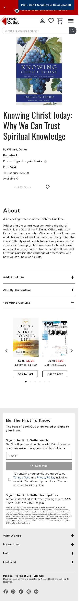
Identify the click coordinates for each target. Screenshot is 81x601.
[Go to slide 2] (30, 381)
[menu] (70, 20)
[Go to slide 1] (26, 381)
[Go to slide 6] (49, 381)
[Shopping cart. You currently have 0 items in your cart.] (60, 20)
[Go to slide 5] (44, 381)
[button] (46, 5)
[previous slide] (4, 7)
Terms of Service (25, 521)
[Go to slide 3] (35, 381)
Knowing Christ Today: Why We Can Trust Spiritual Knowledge (37, 125)
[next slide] (70, 350)
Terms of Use (23, 575)
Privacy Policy (11, 521)
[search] (72, 30)
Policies (8, 575)
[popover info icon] (45, 161)
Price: (10, 167)
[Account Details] (42, 20)
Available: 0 (10, 178)
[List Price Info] (4, 172)
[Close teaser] (17, 11)
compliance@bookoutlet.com (19, 523)
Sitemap (39, 575)
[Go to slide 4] (40, 381)
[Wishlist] (51, 20)
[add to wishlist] (47, 187)
